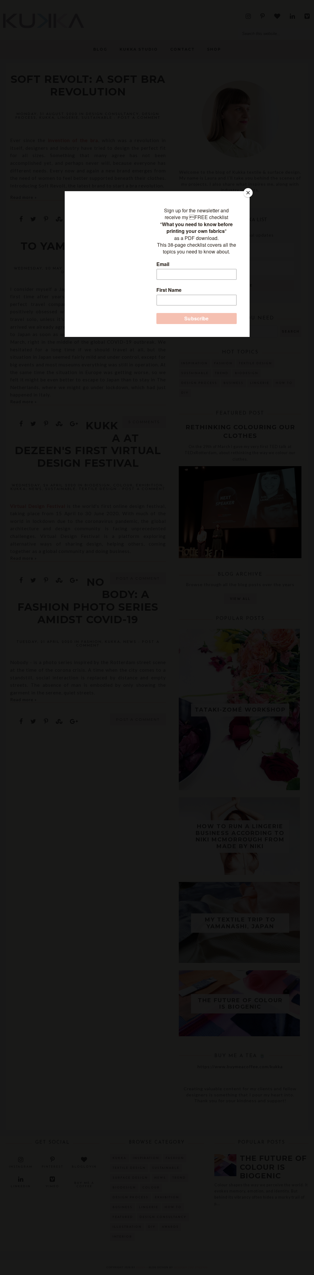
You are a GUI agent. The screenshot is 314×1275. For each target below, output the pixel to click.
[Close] (248, 192)
